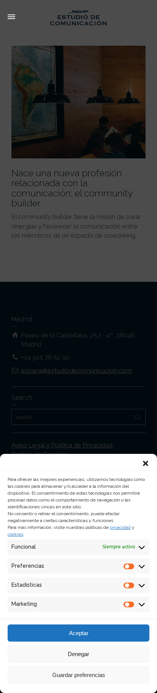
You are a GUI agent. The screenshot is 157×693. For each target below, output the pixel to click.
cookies (15, 534)
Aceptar (78, 633)
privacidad (120, 527)
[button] (145, 463)
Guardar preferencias (78, 675)
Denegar (78, 654)
